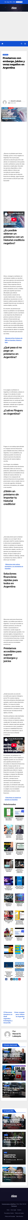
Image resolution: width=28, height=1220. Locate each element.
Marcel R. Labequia (16, 101)
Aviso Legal (13, 1209)
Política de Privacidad (10, 1216)
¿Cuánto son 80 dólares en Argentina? (11, 1073)
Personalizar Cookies (9, 1213)
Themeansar (14, 1206)
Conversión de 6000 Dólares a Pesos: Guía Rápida (13, 1174)
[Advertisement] (14, 26)
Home (8, 1209)
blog (5, 1152)
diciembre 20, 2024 (10, 1124)
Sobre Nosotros (19, 1216)
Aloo (13, 7)
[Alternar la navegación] (25, 43)
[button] (21, 43)
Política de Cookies (19, 1213)
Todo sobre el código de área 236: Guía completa (13, 1139)
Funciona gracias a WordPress (9, 1204)
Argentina (5, 54)
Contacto (19, 1209)
